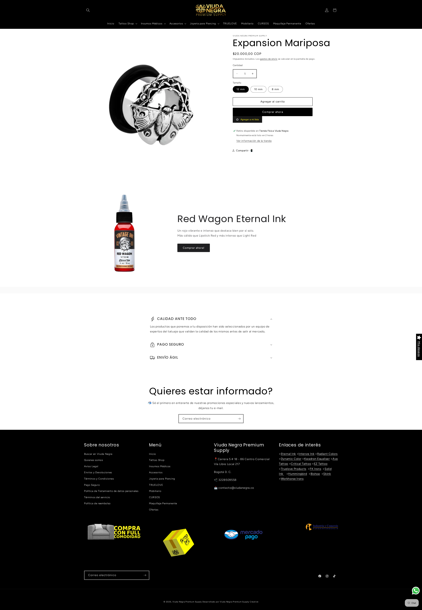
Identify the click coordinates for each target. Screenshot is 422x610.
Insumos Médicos (159, 466)
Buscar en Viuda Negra (98, 453)
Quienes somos (93, 460)
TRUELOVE (156, 484)
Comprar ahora (272, 111)
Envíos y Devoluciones (98, 472)
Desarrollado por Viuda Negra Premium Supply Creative (230, 602)
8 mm (275, 89)
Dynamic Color (291, 458)
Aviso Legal (91, 466)
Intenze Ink (306, 453)
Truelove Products (293, 468)
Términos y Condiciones (99, 478)
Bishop (315, 473)
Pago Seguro (92, 484)
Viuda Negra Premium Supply (187, 602)
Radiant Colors (327, 453)
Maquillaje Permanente (163, 503)
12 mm (241, 89)
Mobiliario (155, 491)
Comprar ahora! (193, 247)
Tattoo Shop (156, 460)
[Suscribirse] (239, 418)
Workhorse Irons (292, 478)
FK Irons (315, 468)
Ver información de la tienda (253, 140)
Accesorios (156, 472)
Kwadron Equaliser (317, 458)
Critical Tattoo (301, 463)
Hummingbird (297, 473)
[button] (88, 10)
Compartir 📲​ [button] (244, 150)
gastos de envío (268, 58)
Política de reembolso (97, 503)
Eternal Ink (288, 453)
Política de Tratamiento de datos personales (111, 491)
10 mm (258, 89)
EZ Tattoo (321, 463)
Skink (327, 473)
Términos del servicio (97, 497)
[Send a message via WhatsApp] (415, 590)
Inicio (152, 453)
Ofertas (153, 509)
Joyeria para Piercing (162, 478)
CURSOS (154, 497)
